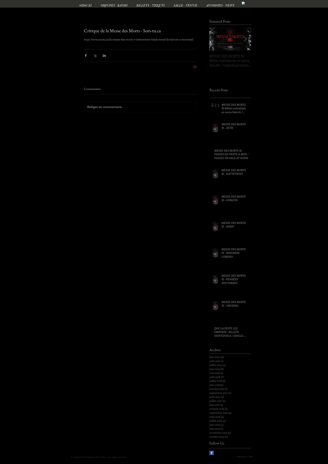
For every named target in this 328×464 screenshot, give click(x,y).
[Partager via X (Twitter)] (95, 55)
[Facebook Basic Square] (211, 453)
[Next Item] (245, 39)
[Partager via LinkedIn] (104, 55)
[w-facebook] (244, 4)
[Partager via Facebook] (86, 55)
